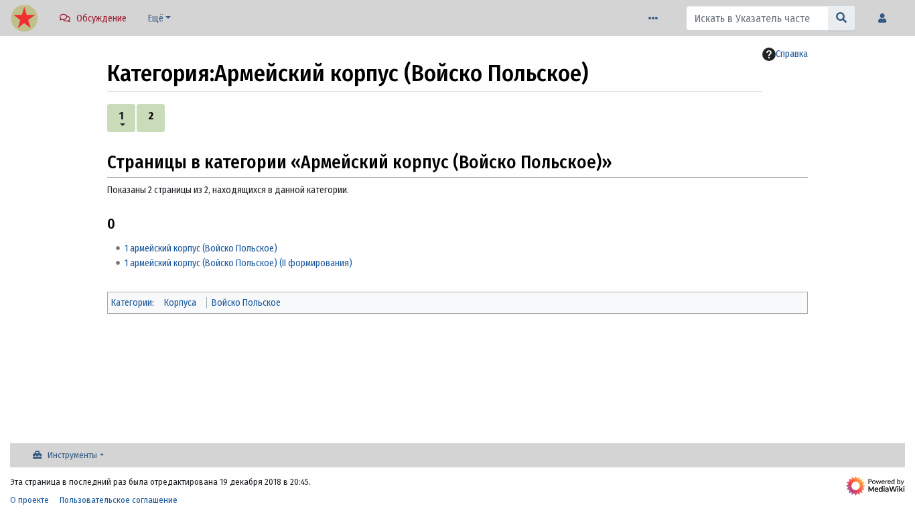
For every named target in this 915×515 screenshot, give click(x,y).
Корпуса (180, 302)
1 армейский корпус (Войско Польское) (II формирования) (238, 263)
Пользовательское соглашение (119, 500)
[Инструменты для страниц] (655, 18)
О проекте (29, 500)
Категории (131, 302)
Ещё (155, 18)
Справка (792, 54)
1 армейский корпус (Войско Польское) (201, 248)
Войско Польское (246, 302)
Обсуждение (101, 18)
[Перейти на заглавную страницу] (24, 19)
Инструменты (72, 455)
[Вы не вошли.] (885, 18)
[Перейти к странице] (841, 18)
